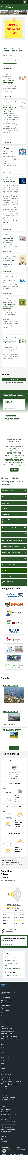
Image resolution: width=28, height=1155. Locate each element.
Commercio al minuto (14, 443)
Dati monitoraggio (5, 1147)
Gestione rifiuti (7, 450)
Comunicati (4, 1049)
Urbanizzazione (7, 464)
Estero (14, 448)
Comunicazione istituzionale (11, 446)
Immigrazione (15, 450)
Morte (15, 453)
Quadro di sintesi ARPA (10, 932)
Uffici (2, 1015)
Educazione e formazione (7, 1031)
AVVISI (7, 102)
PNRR (17, 464)
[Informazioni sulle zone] (8, 883)
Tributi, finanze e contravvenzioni (9, 1038)
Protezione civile (9, 460)
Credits (9, 1149)
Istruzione (22, 450)
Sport (21, 460)
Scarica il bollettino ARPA (10, 930)
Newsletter (4, 1141)
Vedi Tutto (14, 748)
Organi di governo (5, 1008)
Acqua (20, 437)
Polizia (8, 457)
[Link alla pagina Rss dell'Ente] (2, 1139)
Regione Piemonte (5, 1)
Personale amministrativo (7, 1010)
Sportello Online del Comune (8, 1114)
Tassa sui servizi (8, 462)
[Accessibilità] (4, 1151)
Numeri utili (4, 1089)
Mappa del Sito (21, 1149)
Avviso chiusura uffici (13, 51)
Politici (2, 1013)
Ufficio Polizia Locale (8, 80)
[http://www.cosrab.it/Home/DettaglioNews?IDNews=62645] (14, 622)
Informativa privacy (6, 1117)
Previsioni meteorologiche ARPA (12, 862)
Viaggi (13, 464)
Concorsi (21, 446)
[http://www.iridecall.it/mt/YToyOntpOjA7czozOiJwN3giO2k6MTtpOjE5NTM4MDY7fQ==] (14, 631)
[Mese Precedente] (3, 379)
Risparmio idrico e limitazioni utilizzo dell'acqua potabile (8, 240)
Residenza (16, 460)
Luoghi (2, 1060)
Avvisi (2, 1052)
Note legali (4, 1119)
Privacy (22, 464)
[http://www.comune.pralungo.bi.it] (14, 658)
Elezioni (9, 448)
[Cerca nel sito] (23, 7)
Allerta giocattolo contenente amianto (8, 83)
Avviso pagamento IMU (9, 280)
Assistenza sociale (17, 439)
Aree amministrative (6, 1000)
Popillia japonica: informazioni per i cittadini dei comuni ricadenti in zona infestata (10, 305)
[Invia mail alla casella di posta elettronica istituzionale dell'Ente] (13, 1081)
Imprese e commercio (6, 1034)
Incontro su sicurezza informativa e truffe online (10, 182)
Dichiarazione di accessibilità (8, 1122)
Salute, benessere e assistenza (9, 1036)
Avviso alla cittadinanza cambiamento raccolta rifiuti (9, 343)
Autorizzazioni (4, 1026)
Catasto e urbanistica (6, 1029)
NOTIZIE (6, 48)
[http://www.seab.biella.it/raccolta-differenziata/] (14, 604)
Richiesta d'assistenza (6, 1131)
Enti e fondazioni (5, 1005)
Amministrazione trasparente (8, 1124)
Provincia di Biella (5, 1112)
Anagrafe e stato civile (7, 1024)
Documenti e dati (5, 1003)
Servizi (18, 1147)
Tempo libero (16, 462)
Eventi (2, 1063)
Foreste (18, 448)
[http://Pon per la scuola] (19, 649)
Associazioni (11, 441)
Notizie (3, 1047)
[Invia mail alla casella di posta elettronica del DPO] (11, 1097)
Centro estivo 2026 (8, 260)
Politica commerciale (19, 455)
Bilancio (17, 441)
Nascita (19, 453)
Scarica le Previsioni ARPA (10, 860)
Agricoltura (9, 439)
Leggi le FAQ (4, 1126)
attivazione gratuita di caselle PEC (9, 153)
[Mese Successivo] (25, 379)
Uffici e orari (4, 1086)
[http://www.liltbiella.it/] (14, 640)
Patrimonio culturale (8, 455)
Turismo (22, 462)
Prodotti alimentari (16, 457)
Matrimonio (9, 453)
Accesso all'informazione (12, 437)
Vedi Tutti (14, 470)
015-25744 (9, 1077)
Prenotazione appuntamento (8, 1129)
